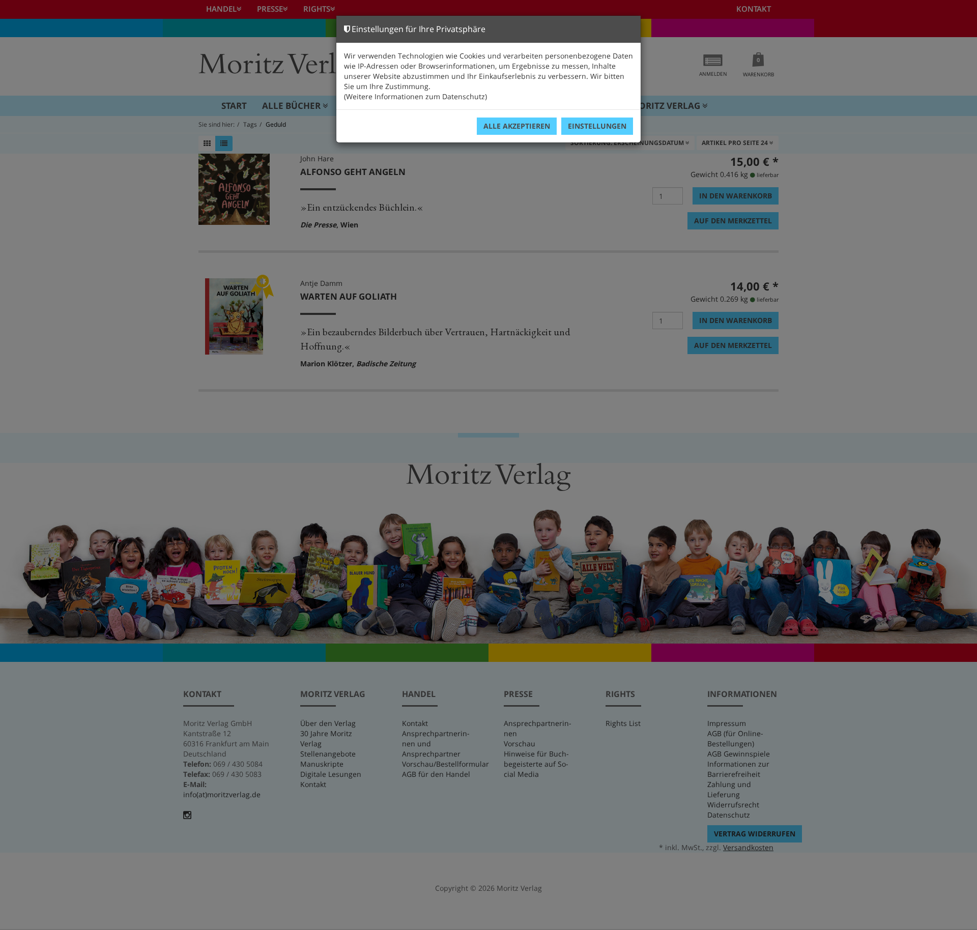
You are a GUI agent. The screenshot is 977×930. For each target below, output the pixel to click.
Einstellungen (597, 126)
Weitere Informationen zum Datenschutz (415, 96)
